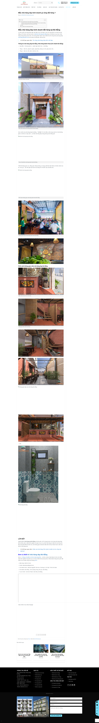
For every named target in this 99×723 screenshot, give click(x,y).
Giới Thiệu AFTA (26, 7)
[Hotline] (97, 714)
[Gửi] (52, 3)
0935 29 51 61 (22, 681)
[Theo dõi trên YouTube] (74, 685)
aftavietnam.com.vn (24, 686)
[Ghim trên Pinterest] (43, 635)
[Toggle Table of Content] (44, 20)
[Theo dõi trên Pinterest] (72, 685)
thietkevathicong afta (30, 15)
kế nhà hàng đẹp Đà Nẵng (38, 554)
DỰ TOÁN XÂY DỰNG (53, 7)
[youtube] (97, 708)
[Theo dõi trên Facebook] (68, 685)
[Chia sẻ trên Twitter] (39, 635)
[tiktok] (97, 711)
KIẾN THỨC (68, 7)
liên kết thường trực (37, 638)
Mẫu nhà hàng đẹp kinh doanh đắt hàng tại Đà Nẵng (28, 21)
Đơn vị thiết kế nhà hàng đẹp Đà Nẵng (26, 26)
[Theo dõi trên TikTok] (70, 685)
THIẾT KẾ (33, 7)
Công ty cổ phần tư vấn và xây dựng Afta (31, 557)
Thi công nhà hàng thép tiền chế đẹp (43, 40)
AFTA (36, 560)
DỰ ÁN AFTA (61, 7)
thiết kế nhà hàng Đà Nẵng (41, 34)
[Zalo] (97, 705)
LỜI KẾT (21, 25)
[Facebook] (97, 702)
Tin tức (29, 638)
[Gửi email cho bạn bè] (41, 635)
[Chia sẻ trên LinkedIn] (45, 635)
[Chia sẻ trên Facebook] (37, 635)
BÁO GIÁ (45, 7)
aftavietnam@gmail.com (24, 684)
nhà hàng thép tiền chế (23, 37)
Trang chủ (19, 7)
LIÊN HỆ (74, 7)
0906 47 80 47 (22, 683)
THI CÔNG (39, 7)
